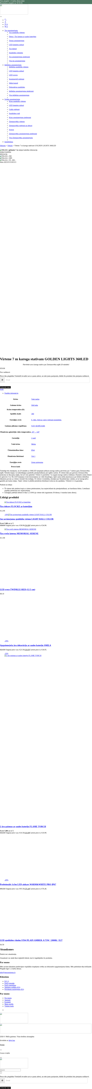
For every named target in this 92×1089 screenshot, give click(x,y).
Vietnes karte (9, 1006)
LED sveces (13, 75)
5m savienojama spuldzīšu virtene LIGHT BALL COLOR (27, 519)
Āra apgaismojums (11, 30)
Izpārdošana (8, 142)
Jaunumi (7, 1000)
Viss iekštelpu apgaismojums (19, 95)
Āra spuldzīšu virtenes (17, 32)
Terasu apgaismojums (16, 41)
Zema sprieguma (37, 462)
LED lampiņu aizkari (16, 45)
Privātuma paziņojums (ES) (14, 989)
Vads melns (35, 399)
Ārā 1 (33, 456)
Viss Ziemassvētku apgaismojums (21, 138)
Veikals (10, 146)
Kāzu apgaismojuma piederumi (20, 117)
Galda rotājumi (14, 109)
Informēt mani (5, 387)
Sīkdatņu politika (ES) (12, 987)
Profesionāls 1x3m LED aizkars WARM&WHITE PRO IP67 (28, 884)
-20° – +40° (35, 432)
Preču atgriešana (10, 985)
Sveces (11, 130)
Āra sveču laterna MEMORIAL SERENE (19, 533)
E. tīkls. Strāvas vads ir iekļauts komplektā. (46, 420)
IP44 (33, 450)
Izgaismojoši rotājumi (16, 79)
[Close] (1, 1057)
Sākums (3, 146)
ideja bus (12, 1040)
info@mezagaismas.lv (8, 972)
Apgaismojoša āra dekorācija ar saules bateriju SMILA (25, 645)
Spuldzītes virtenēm (16, 53)
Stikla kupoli (13, 83)
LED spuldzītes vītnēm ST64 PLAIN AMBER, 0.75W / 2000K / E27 (31, 940)
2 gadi (33, 438)
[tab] (48, 393)
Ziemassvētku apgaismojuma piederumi (23, 134)
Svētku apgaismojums (12, 99)
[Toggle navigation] (1, 16)
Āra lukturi (13, 49)
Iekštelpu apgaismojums (12, 65)
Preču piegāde (9, 983)
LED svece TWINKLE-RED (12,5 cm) (17, 589)
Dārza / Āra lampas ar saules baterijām (22, 37)
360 (32, 414)
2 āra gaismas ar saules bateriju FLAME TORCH (23, 826)
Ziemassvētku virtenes (17, 122)
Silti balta (34, 405)
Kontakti (7, 1002)
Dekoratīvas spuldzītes (17, 87)
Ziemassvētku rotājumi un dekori (20, 126)
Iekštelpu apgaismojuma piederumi (21, 91)
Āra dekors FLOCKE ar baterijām (16, 506)
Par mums (8, 998)
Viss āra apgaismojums (17, 61)
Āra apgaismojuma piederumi (19, 57)
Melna (33, 444)
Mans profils (8, 1004)
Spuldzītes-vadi (14, 113)
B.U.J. (6, 981)
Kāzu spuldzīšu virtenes (17, 101)
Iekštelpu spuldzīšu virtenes (18, 67)
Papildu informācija (11, 393)
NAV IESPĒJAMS (38, 426)
